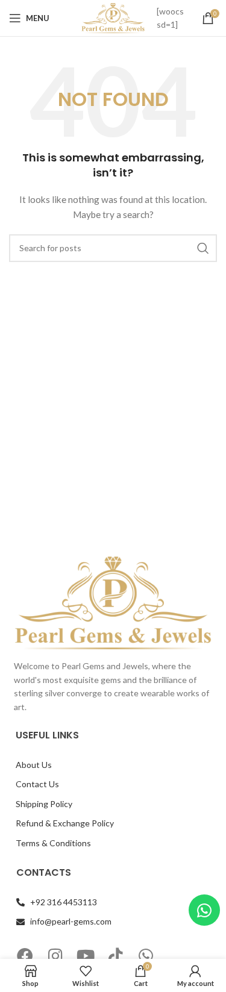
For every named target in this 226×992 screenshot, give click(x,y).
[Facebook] (25, 955)
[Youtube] (85, 955)
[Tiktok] (115, 955)
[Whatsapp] (145, 955)
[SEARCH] (203, 248)
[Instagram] (55, 955)
